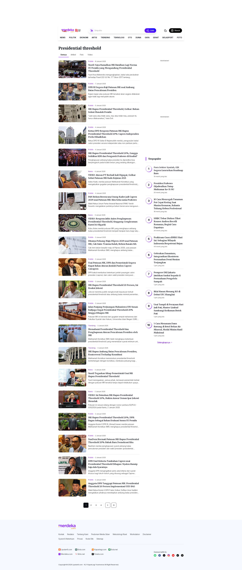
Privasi (80, 539)
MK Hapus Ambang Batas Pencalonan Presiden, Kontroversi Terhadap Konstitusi (112, 353)
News (62, 37)
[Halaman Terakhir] (113, 505)
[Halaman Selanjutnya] (107, 505)
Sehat (156, 37)
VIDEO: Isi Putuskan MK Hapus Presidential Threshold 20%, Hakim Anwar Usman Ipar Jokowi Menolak (113, 398)
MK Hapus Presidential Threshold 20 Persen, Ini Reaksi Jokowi (113, 286)
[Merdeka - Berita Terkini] (71, 30)
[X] (164, 555)
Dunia (138, 37)
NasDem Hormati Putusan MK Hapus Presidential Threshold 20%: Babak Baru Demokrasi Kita (113, 441)
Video (90, 55)
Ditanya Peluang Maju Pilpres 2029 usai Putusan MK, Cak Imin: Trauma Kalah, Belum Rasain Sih (113, 242)
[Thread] (182, 555)
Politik (72, 37)
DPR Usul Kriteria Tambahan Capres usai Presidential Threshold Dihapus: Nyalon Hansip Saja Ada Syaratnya (113, 464)
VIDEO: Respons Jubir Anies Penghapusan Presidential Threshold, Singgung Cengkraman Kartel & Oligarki (112, 221)
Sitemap (100, 539)
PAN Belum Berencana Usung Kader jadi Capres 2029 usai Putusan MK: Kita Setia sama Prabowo (112, 198)
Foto (179, 37)
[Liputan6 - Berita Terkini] (67, 526)
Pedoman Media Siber (100, 534)
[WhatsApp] (155, 555)
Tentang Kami (82, 534)
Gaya (147, 37)
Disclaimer (147, 534)
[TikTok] (177, 555)
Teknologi (119, 37)
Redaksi (70, 534)
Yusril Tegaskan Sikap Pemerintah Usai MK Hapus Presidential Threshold (110, 375)
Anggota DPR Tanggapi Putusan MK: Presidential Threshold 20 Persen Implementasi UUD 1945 (113, 485)
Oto (130, 37)
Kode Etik (90, 539)
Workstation (135, 534)
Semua (63, 55)
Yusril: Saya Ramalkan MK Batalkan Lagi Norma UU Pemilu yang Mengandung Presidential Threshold (112, 68)
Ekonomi (84, 37)
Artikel (73, 55)
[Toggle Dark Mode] (165, 30)
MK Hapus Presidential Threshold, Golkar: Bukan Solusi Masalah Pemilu (113, 110)
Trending (105, 37)
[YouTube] (173, 555)
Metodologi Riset (120, 534)
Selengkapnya (163, 342)
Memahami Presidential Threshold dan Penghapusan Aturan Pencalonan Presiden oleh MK (113, 332)
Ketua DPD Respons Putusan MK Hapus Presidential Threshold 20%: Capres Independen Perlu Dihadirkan (113, 134)
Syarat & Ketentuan (66, 539)
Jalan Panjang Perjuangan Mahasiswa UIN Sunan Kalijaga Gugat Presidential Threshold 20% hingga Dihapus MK (113, 310)
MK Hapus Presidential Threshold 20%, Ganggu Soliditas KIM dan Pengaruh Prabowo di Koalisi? (113, 154)
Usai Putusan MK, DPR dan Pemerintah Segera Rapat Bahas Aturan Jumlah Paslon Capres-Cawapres (112, 265)
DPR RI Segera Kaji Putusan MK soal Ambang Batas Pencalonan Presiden (111, 89)
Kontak (61, 534)
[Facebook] (159, 555)
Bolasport (167, 37)
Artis (94, 37)
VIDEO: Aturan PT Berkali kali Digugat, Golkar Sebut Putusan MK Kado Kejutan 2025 (112, 176)
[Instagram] (168, 555)
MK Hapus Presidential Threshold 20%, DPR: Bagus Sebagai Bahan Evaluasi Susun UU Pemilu (112, 419)
